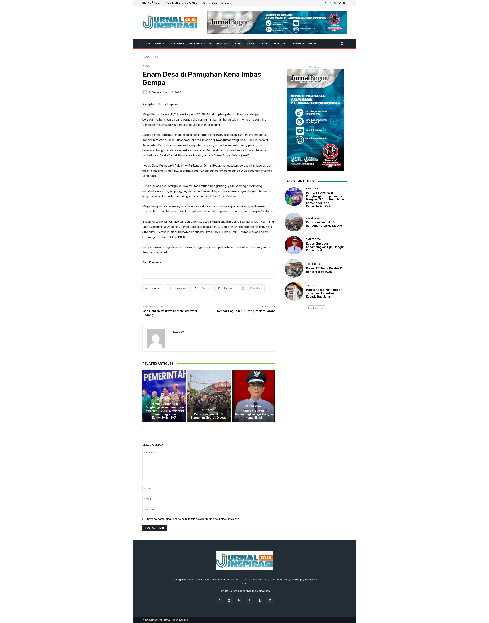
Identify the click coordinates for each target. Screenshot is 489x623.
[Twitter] (335, 3)
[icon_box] (227, 4)
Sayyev (156, 92)
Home (145, 57)
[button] (342, 43)
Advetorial (164, 399)
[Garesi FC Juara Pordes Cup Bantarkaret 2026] (294, 268)
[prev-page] (144, 428)
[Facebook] (326, 3)
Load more (314, 308)
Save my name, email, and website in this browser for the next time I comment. (193, 519)
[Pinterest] (249, 600)
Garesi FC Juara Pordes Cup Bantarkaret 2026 (325, 270)
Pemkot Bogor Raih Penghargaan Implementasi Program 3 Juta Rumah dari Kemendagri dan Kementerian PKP (164, 410)
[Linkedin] (239, 600)
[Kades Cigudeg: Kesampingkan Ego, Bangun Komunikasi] (253, 396)
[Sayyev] (145, 92)
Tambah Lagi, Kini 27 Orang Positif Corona (245, 311)
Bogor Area (208, 409)
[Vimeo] (339, 3)
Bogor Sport (313, 264)
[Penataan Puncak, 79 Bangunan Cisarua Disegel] (209, 396)
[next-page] (151, 428)
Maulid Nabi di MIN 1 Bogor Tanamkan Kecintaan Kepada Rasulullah (324, 293)
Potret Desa (253, 406)
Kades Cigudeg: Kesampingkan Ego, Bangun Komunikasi (253, 414)
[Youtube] (344, 3)
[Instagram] (330, 3)
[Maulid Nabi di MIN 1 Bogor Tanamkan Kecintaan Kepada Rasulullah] (294, 291)
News (155, 57)
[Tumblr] (259, 600)
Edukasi (310, 285)
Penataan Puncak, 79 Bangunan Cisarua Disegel (209, 415)
